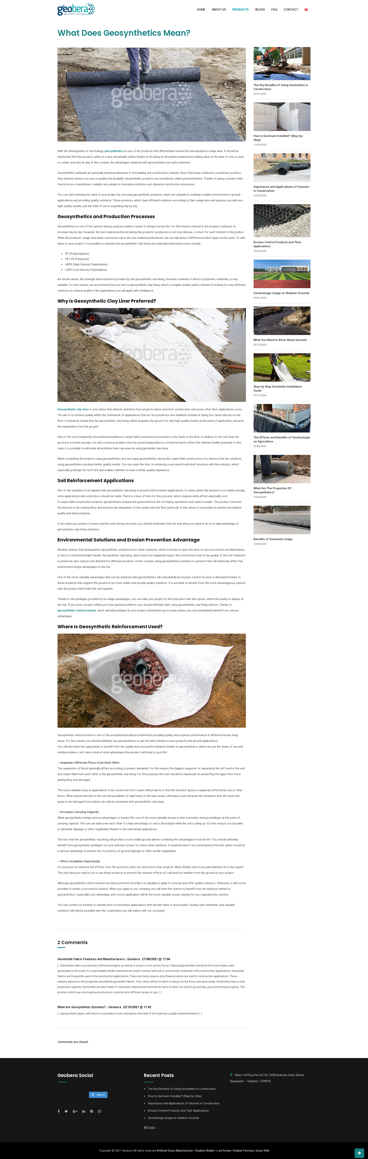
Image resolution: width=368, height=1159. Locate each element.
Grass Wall (262, 1150)
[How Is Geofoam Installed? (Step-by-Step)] (282, 116)
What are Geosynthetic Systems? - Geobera (89, 1007)
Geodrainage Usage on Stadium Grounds (281, 293)
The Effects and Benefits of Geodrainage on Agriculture (282, 439)
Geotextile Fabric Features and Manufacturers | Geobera (99, 959)
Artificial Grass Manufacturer (175, 1150)
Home (201, 9)
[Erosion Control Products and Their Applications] (282, 220)
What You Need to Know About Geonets (280, 340)
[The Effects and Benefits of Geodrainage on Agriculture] (282, 418)
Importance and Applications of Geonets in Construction (281, 189)
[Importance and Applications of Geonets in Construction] (282, 167)
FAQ (274, 9)
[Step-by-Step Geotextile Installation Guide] (282, 367)
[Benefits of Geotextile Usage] (282, 520)
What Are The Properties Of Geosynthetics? (272, 490)
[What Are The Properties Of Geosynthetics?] (282, 469)
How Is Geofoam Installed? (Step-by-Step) (278, 138)
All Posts (149, 1127)
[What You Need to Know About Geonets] (282, 320)
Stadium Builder (205, 1150)
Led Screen (224, 1150)
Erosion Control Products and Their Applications (277, 244)
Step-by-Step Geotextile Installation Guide (278, 388)
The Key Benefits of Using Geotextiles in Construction (281, 87)
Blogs (260, 9)
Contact (291, 9)
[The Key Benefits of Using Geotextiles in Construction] (282, 63)
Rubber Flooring (243, 1150)
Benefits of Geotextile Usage (273, 539)
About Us (219, 9)
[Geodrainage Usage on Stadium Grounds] (282, 274)
